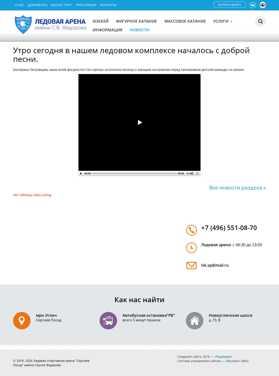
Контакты (108, 5)
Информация (107, 29)
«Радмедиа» (223, 356)
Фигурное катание (136, 21)
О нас (19, 5)
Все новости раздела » (237, 187)
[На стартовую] (51, 24)
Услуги (221, 21)
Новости (139, 29)
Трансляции (86, 5)
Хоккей (101, 21)
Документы (37, 5)
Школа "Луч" (61, 5)
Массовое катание (185, 21)
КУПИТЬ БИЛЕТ (229, 5)
